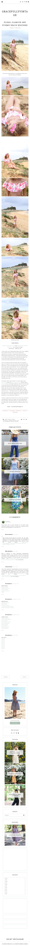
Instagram (5, 410)
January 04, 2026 (15, 614)
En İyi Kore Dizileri (6, 621)
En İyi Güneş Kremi (6, 619)
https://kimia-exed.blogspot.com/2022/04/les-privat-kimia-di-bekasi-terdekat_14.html (16, 543)
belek (3, 592)
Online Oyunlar (5, 605)
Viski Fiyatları (5, 624)
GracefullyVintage (6, 944)
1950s (6, 419)
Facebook (11, 410)
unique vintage (14, 421)
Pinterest (15, 411)
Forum (3, 638)
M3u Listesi (4, 603)
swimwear (7, 421)
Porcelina (7, 521)
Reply (3, 529)
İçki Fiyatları (5, 625)
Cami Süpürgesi (5, 623)
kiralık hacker (5, 587)
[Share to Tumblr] (26, 419)
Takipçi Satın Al (5, 602)
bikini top (4, 382)
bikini (9, 419)
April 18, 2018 (8, 522)
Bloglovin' (18, 410)
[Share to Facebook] (23, 419)
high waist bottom (16, 382)
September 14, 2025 (16, 599)
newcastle (5, 420)
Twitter (25, 410)
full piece (4, 383)
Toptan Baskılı (5, 628)
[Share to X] (21, 419)
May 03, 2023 (15, 534)
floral (13, 419)
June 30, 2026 (15, 635)
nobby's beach (13, 420)
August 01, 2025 (15, 583)
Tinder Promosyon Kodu (7, 606)
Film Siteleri (4, 620)
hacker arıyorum (6, 588)
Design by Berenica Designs (21, 944)
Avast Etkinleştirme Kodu (8, 607)
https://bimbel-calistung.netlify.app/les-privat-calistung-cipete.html (15, 559)
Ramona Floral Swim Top (8, 345)
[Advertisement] (15, 860)
